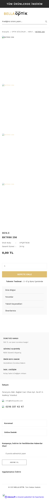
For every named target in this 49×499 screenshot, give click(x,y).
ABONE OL (14, 462)
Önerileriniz (10, 311)
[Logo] (15, 13)
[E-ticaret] (24, 497)
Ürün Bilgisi (10, 290)
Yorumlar (9, 297)
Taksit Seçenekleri (13, 304)
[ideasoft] (10, 497)
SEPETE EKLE (24, 274)
